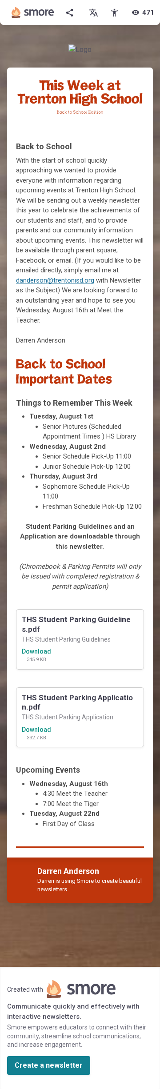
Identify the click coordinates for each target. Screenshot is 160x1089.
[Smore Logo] (33, 12)
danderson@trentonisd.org (55, 280)
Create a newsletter (49, 1065)
